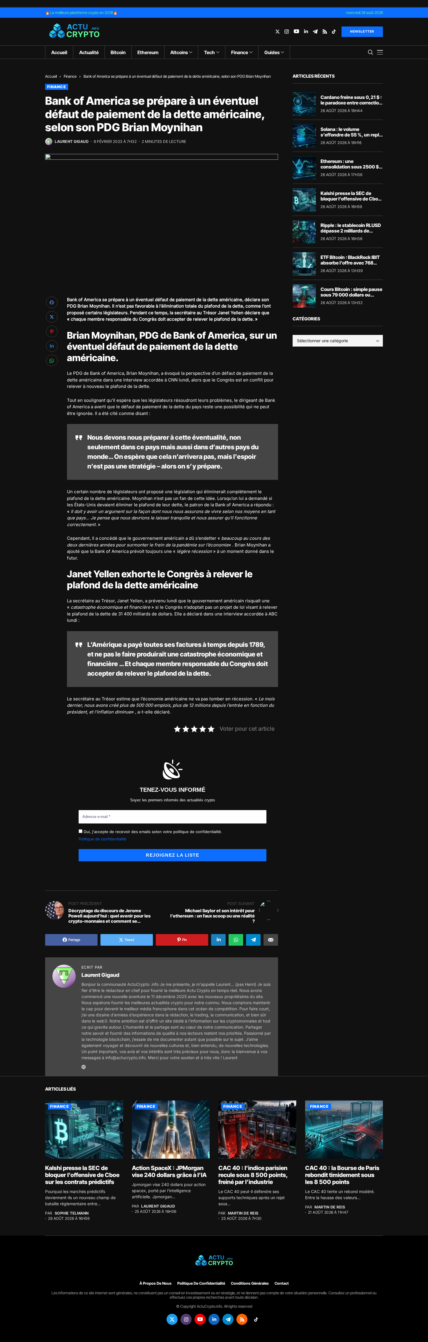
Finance (70, 76)
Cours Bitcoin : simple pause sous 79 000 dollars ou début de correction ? (351, 294)
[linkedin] (306, 31)
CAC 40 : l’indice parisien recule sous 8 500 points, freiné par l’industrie (253, 1175)
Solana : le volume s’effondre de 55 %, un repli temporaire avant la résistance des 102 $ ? (350, 137)
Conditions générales (250, 1283)
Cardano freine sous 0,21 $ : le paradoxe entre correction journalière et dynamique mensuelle (351, 105)
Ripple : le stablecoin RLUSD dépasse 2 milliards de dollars (351, 230)
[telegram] (315, 31)
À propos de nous (155, 1283)
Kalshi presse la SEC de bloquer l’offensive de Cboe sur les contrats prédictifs (351, 198)
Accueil (51, 76)
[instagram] (286, 31)
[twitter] (277, 31)
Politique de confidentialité (102, 839)
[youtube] (296, 31)
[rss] (325, 31)
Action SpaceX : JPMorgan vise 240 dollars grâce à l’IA (169, 1171)
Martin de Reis (243, 1213)
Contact (282, 1283)
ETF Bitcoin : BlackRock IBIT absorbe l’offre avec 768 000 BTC (350, 262)
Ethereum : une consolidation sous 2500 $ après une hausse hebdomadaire (350, 169)
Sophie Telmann (72, 1213)
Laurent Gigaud (72, 141)
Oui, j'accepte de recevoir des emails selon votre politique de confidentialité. (152, 831)
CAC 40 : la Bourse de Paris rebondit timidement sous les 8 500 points (342, 1175)
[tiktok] (334, 31)
